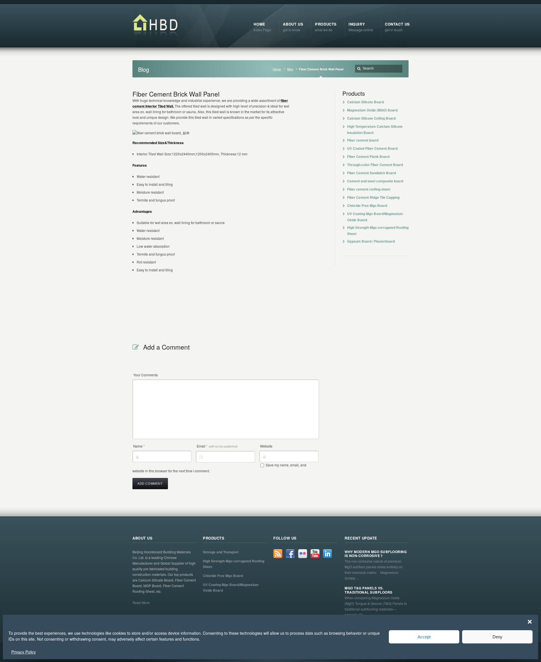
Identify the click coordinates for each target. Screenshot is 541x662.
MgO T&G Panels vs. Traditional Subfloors (369, 590)
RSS (277, 553)
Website (266, 446)
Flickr (302, 553)
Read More (141, 602)
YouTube (315, 553)
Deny (497, 636)
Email (217, 446)
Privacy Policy (23, 652)
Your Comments (145, 374)
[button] (530, 622)
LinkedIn (327, 553)
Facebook (290, 553)
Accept (424, 636)
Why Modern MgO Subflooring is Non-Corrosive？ (376, 554)
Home (277, 69)
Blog (290, 69)
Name (139, 446)
